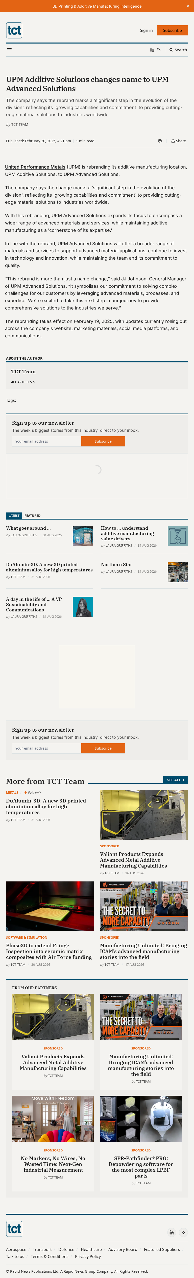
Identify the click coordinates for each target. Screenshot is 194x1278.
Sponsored (109, 846)
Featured (32, 515)
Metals (12, 792)
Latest (14, 515)
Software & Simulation (26, 937)
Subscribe (103, 441)
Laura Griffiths (24, 535)
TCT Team (19, 124)
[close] (188, 6)
